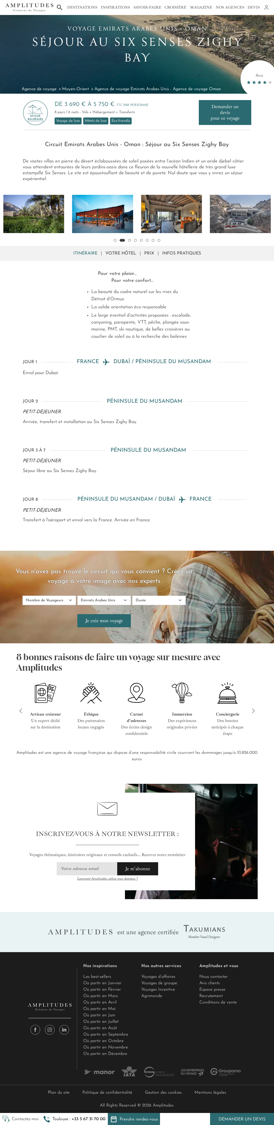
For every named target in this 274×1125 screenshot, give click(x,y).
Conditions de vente (218, 1002)
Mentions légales (210, 1092)
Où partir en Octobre (103, 1041)
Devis (254, 7)
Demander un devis (242, 1119)
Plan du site (59, 1092)
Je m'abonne (137, 869)
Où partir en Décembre (105, 1054)
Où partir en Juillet (101, 1022)
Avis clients (209, 983)
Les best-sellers (97, 977)
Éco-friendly (121, 121)
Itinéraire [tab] (85, 253)
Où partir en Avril (100, 1002)
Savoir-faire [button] (147, 7)
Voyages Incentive (158, 989)
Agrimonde (151, 996)
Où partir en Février (102, 989)
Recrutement (211, 996)
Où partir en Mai (99, 1009)
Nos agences (230, 7)
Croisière (176, 7)
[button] (74, 1119)
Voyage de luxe (68, 121)
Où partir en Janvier (102, 983)
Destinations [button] (82, 7)
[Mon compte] (266, 7)
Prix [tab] (149, 253)
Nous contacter (213, 977)
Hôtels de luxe (96, 121)
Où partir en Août (100, 1028)
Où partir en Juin (99, 1015)
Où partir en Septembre (105, 1034)
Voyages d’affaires (158, 977)
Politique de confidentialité (107, 1092)
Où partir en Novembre (105, 1047)
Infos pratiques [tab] (181, 253)
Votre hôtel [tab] (120, 253)
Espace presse (212, 989)
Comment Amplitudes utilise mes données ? (107, 878)
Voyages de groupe (159, 983)
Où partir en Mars (100, 996)
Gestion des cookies (163, 1092)
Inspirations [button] (115, 7)
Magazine (201, 7)
